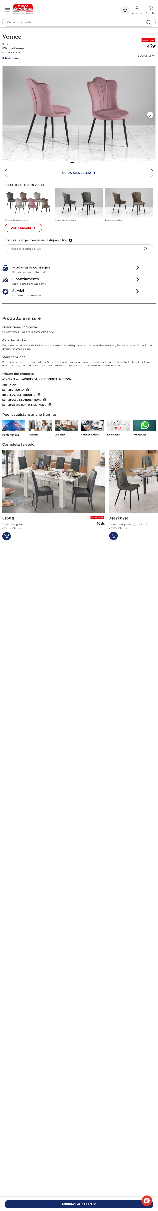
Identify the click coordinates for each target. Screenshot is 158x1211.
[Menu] (7, 10)
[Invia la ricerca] (148, 22)
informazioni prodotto (18, 394)
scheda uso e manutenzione (21, 399)
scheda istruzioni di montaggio (24, 404)
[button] (79, 113)
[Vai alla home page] (65, 9)
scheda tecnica (13, 389)
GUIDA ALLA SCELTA (76, 173)
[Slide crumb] (72, 162)
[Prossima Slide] (150, 115)
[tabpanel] (79, 365)
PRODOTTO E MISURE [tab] (21, 318)
